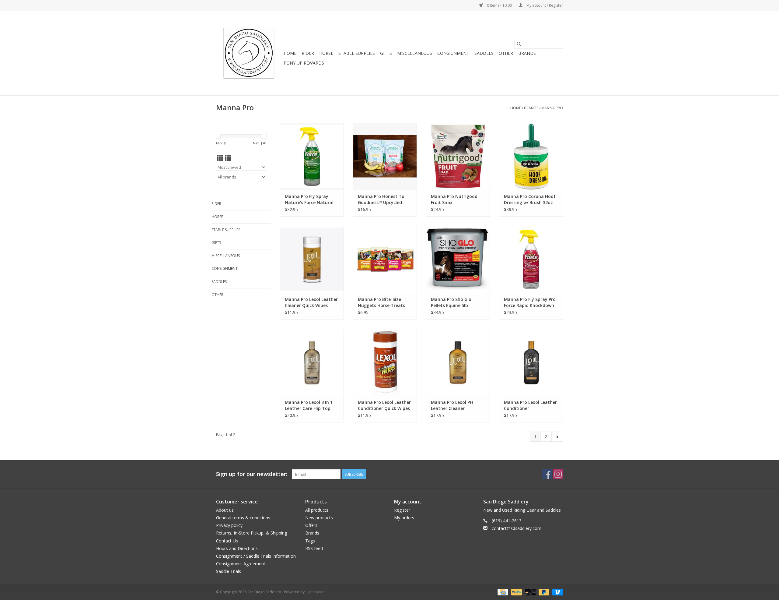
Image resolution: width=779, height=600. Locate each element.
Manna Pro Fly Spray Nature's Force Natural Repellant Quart (309, 199)
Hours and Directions (237, 548)
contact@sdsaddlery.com (516, 528)
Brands (527, 53)
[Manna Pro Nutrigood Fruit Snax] (458, 156)
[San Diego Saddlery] (249, 53)
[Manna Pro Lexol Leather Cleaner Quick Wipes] (312, 259)
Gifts (386, 53)
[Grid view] (220, 158)
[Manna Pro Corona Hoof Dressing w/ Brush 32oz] (531, 156)
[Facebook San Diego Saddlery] (547, 474)
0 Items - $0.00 (499, 5)
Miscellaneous (414, 53)
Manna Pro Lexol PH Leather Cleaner (452, 405)
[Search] (518, 44)
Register (402, 510)
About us (225, 510)
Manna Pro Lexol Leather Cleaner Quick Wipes (311, 302)
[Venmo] (556, 592)
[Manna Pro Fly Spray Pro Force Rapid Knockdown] (531, 259)
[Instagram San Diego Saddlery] (558, 474)
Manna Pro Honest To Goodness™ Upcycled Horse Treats (381, 199)
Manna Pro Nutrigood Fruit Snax (454, 199)
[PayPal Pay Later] (543, 592)
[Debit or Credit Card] (529, 592)
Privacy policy (229, 525)
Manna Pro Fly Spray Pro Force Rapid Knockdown (530, 302)
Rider (308, 53)
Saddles (484, 53)
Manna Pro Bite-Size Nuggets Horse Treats (381, 302)
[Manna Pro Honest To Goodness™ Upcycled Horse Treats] (385, 156)
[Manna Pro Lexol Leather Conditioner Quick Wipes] (385, 362)
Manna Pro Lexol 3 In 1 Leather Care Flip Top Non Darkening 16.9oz (309, 405)
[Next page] (557, 437)
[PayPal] (516, 592)
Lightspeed (315, 592)
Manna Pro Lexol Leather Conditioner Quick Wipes (384, 405)
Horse (326, 53)
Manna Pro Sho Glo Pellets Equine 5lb (451, 302)
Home (290, 53)
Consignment (453, 53)
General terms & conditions (243, 518)
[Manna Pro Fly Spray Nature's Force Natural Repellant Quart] (312, 156)
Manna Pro (552, 108)
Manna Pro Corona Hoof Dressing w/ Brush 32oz (530, 199)
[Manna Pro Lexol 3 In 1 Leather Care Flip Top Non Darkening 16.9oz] (312, 362)
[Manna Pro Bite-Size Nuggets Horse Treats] (385, 259)
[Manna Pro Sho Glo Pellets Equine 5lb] (458, 259)
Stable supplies (356, 53)
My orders (404, 518)
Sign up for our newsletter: (251, 474)
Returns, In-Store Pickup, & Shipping (251, 533)
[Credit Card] (502, 592)
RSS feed (314, 548)
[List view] (228, 158)
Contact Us (227, 541)
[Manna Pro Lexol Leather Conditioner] (531, 362)
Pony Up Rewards (304, 63)
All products (316, 510)
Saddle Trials (228, 571)
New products (319, 518)
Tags (310, 541)
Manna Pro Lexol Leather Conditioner (530, 405)
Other (506, 53)
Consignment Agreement (240, 563)
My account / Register (544, 5)
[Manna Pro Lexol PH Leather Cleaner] (458, 362)
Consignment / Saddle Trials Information (256, 556)
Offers (311, 525)
